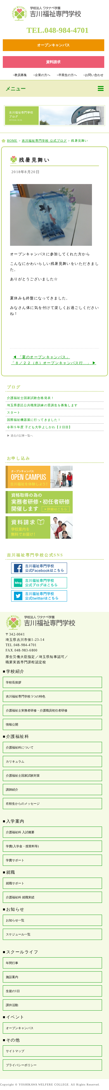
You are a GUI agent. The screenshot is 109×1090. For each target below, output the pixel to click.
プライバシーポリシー (21, 1065)
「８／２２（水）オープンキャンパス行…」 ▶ (53, 363)
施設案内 (12, 977)
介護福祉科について (20, 747)
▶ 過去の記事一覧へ (20, 435)
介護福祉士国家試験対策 (23, 775)
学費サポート (15, 860)
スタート (13, 412)
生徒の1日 (13, 991)
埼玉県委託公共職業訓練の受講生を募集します (42, 405)
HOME (12, 140)
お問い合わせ (93, 75)
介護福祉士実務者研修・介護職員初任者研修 (36, 710)
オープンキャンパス (20, 1028)
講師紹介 (12, 789)
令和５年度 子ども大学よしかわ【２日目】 (39, 427)
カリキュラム (15, 761)
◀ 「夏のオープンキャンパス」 (41, 357)
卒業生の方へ (67, 75)
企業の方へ (41, 75)
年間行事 (12, 963)
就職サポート (15, 883)
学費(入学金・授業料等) (22, 846)
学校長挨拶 (13, 682)
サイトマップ (15, 1051)
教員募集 (20, 75)
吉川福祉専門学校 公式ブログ (44, 140)
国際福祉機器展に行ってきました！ (34, 419)
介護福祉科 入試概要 (20, 832)
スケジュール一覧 (18, 934)
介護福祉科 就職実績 (20, 897)
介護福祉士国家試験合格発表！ (30, 398)
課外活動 (12, 1005)
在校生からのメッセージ (23, 803)
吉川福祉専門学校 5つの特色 (25, 696)
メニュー (16, 88)
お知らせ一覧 (15, 920)
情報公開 (12, 724)
